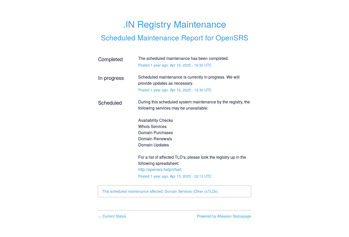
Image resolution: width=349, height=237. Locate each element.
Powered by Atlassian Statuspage (224, 216)
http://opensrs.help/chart (159, 169)
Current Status (112, 216)
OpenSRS (232, 37)
